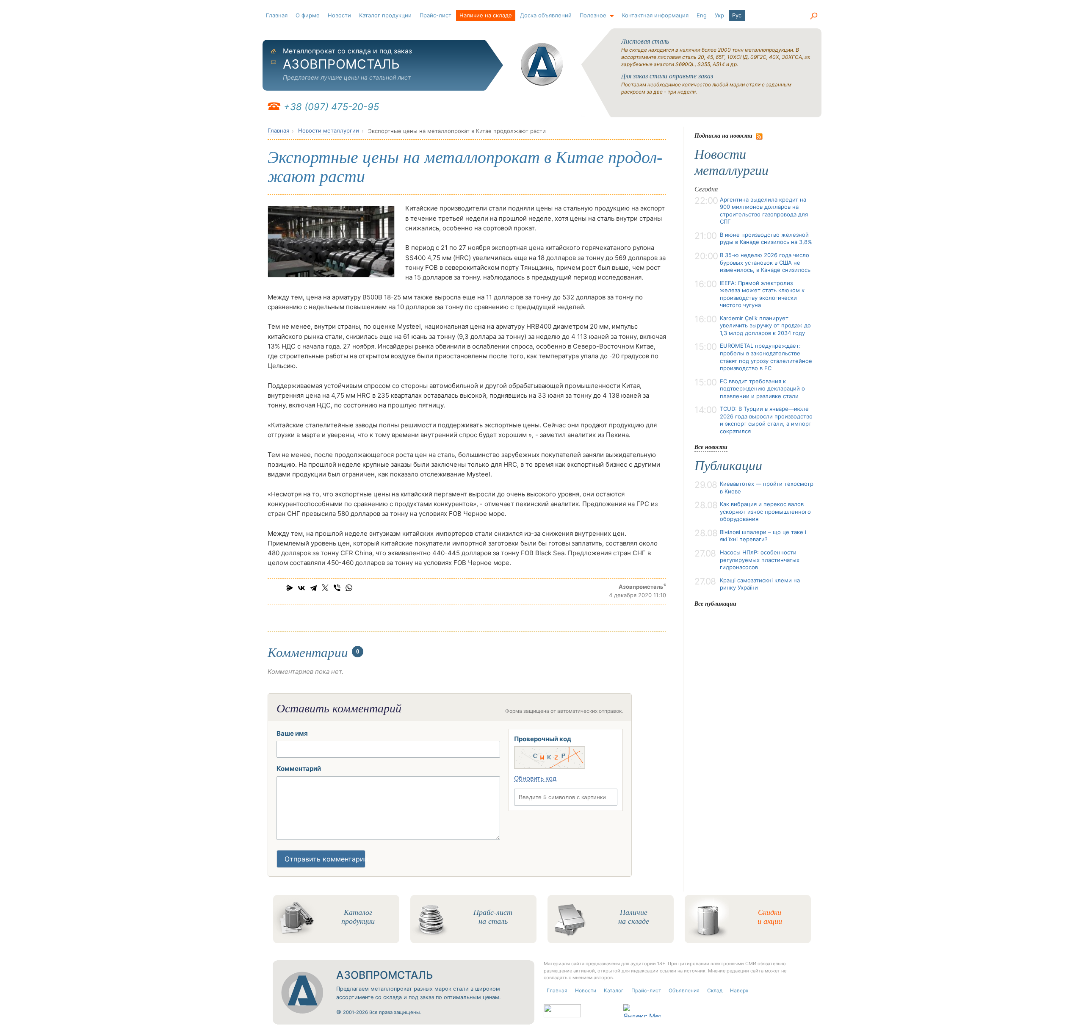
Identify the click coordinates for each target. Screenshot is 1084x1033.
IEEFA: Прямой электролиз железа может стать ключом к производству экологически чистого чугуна (762, 294)
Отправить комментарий (325, 859)
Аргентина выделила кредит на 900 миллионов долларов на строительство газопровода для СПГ (764, 210)
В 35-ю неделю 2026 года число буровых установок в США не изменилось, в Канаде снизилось (765, 262)
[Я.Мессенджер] (290, 588)
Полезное (593, 15)
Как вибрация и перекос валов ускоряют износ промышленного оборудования (765, 511)
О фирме (308, 15)
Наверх (739, 990)
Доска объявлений (546, 15)
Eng (702, 15)
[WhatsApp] (349, 588)
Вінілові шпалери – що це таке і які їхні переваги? (763, 536)
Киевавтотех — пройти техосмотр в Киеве (766, 487)
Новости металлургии (328, 130)
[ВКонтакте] (301, 588)
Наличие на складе (485, 15)
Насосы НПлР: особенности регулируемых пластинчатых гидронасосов (759, 560)
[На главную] (542, 64)
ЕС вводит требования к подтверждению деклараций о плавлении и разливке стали (762, 388)
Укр (719, 15)
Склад (714, 990)
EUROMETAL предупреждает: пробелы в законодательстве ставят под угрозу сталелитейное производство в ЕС (766, 356)
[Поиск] (813, 16)
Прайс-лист (435, 15)
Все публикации (715, 603)
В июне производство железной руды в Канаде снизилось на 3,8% (766, 238)
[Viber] (337, 588)
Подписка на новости (723, 135)
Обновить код (535, 778)
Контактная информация (655, 15)
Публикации (728, 465)
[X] (325, 588)
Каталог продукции (385, 15)
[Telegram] (313, 588)
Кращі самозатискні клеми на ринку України (760, 584)
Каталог (614, 990)
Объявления (684, 990)
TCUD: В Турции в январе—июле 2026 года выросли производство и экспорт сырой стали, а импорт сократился (766, 420)
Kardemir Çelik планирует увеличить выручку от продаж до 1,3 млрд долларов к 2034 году (765, 325)
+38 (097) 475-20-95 (331, 106)
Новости (339, 15)
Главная (277, 15)
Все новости (710, 446)
